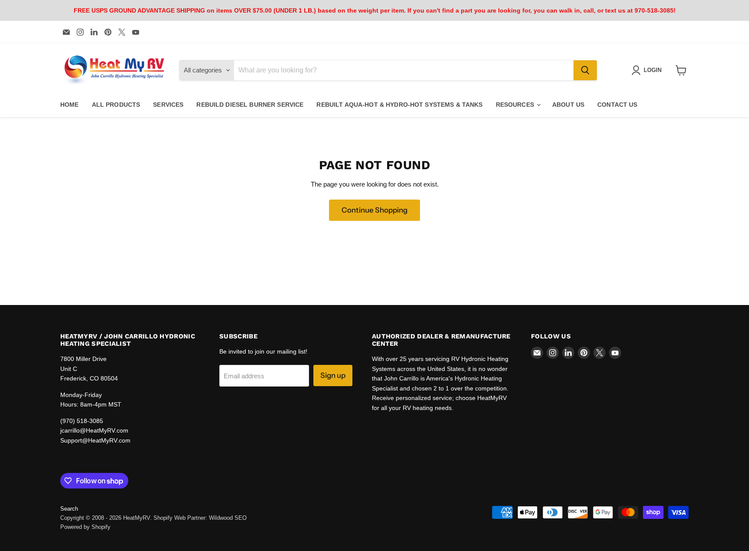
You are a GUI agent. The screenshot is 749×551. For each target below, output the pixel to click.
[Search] (585, 70)
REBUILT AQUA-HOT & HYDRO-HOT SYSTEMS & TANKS (399, 104)
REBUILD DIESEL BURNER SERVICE (249, 104)
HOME (69, 104)
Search (69, 508)
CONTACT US (617, 104)
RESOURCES (516, 104)
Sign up (332, 375)
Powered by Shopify (85, 527)
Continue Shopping (374, 210)
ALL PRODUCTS (116, 104)
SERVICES (168, 104)
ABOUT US (568, 104)
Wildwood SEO (228, 518)
